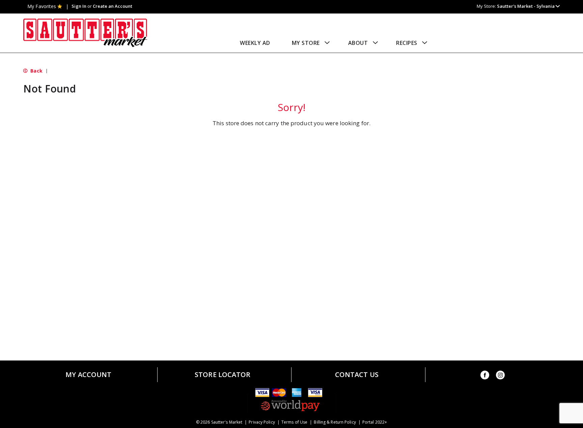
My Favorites (41, 6)
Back (36, 71)
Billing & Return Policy (335, 422)
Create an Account (112, 6)
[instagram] (500, 376)
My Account (88, 375)
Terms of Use (294, 422)
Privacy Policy (262, 422)
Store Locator (222, 375)
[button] (528, 6)
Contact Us (357, 375)
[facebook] (484, 376)
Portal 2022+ (374, 422)
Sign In (79, 6)
